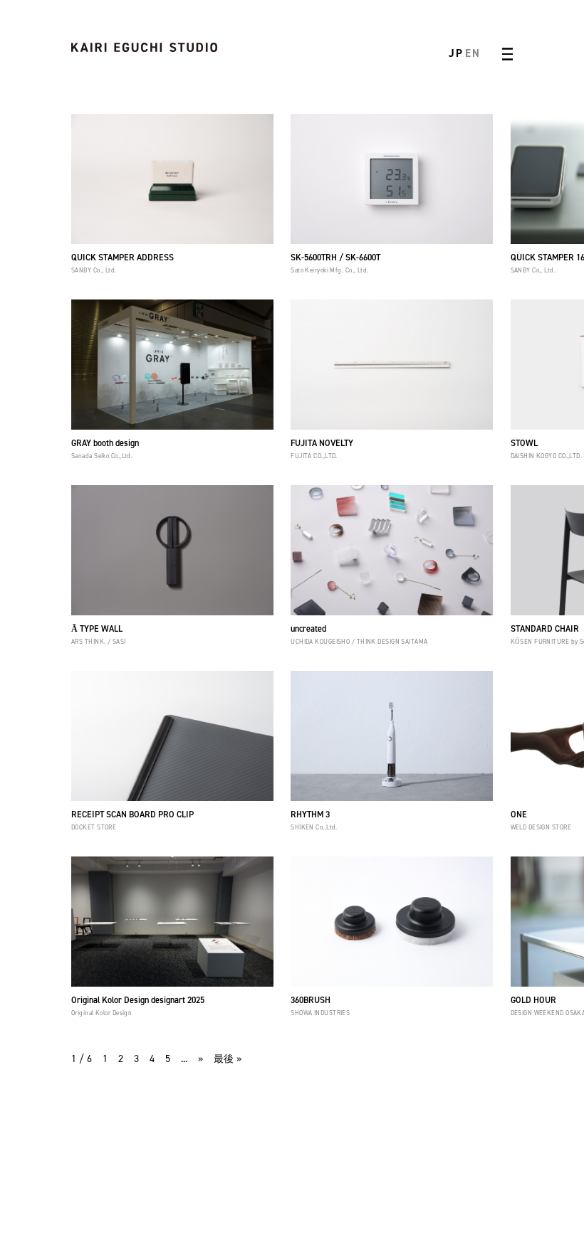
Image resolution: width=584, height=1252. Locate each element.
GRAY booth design (105, 443)
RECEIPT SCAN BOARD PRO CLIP (132, 814)
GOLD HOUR (533, 1000)
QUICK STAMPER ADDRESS (122, 257)
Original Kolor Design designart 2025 (137, 1000)
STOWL (524, 443)
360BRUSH (310, 1000)
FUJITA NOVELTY (322, 443)
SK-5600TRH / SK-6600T (335, 257)
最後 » (227, 1059)
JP (456, 53)
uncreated (308, 629)
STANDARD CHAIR (545, 629)
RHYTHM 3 (310, 814)
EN (472, 53)
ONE (519, 814)
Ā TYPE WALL (96, 629)
